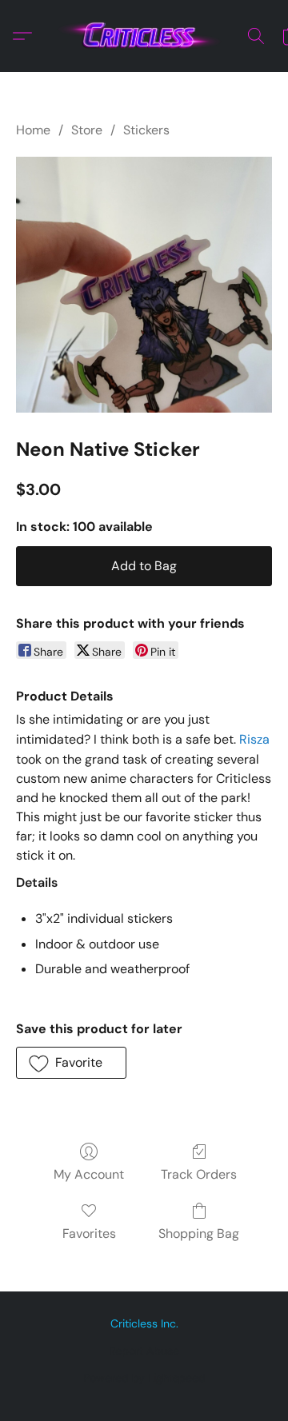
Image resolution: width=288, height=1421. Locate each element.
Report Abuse (144, 1350)
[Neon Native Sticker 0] (144, 285)
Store (86, 130)
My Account (89, 1174)
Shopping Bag (198, 1233)
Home (33, 130)
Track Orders (199, 1174)
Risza (254, 739)
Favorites (89, 1233)
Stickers (146, 130)
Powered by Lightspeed (144, 1378)
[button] (144, 36)
